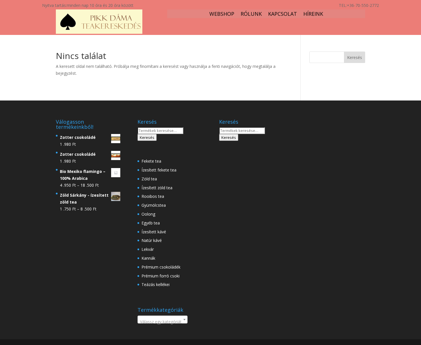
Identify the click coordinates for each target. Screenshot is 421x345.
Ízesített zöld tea (156, 187)
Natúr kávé (151, 240)
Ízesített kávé (153, 231)
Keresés (147, 137)
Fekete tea (151, 161)
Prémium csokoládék (160, 267)
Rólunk (251, 14)
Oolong (148, 214)
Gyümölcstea (153, 205)
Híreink (313, 14)
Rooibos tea (152, 196)
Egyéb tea (150, 223)
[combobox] (162, 320)
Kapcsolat (282, 14)
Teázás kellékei (155, 284)
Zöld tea (149, 179)
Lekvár (147, 249)
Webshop (221, 14)
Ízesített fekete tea (158, 170)
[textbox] (162, 322)
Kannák (148, 258)
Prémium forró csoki (160, 276)
